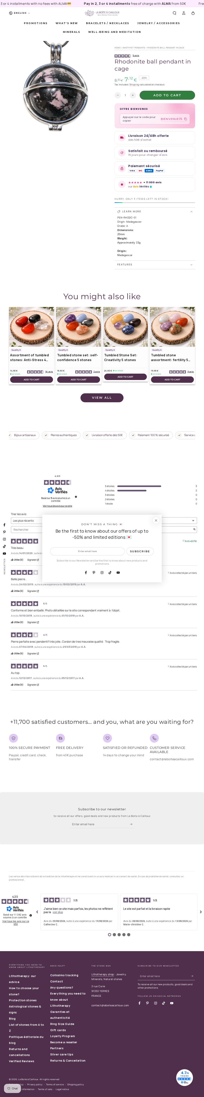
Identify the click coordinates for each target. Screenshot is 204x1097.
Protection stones (22, 1000)
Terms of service (55, 1084)
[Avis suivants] (201, 912)
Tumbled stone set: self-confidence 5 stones (77, 357)
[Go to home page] (102, 13)
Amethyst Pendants (134, 47)
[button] (174, 13)
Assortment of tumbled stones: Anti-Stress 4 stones (29, 357)
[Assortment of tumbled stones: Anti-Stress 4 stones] (31, 327)
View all (102, 397)
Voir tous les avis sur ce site (57, 506)
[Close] (156, 520)
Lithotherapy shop (102, 974)
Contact (56, 981)
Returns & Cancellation (68, 1060)
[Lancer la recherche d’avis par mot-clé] (194, 529)
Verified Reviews (21, 1061)
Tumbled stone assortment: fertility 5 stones (169, 357)
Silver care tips (61, 1054)
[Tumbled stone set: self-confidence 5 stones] (78, 327)
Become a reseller (63, 1042)
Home (118, 47)
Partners (56, 1048)
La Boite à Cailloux (28, 1079)
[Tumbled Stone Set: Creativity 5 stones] (125, 327)
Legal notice (62, 1089)
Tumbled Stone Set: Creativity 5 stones (120, 357)
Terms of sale (45, 1089)
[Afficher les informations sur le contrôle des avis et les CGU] (30, 915)
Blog (12, 1018)
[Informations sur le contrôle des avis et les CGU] (75, 496)
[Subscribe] (132, 824)
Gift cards (58, 1030)
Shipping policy (75, 1084)
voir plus (58, 912)
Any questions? (61, 987)
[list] (102, 749)
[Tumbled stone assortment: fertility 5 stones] (172, 327)
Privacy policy (35, 1084)
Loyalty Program (62, 1036)
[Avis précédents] (37, 912)
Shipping (134, 84)
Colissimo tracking (64, 975)
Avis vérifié (191, 541)
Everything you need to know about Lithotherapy (68, 999)
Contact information (23, 1089)
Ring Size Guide (62, 1024)
